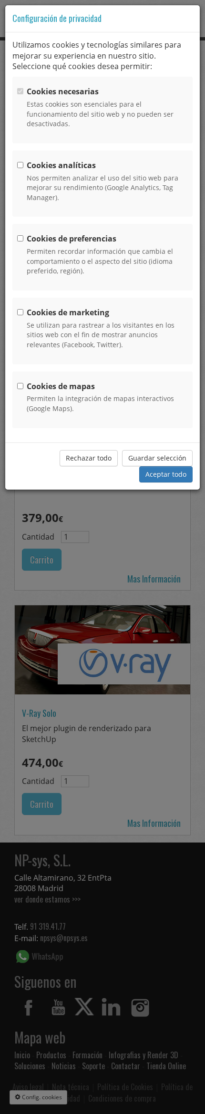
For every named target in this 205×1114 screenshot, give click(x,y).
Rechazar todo (89, 457)
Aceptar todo (165, 474)
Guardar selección (157, 457)
